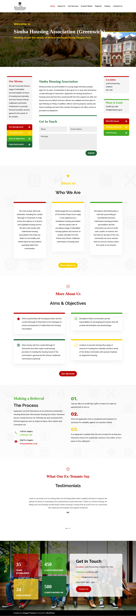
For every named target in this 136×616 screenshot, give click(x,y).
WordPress (50, 613)
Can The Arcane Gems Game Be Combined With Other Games (22, 50)
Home (52, 6)
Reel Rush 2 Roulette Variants (11, 25)
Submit (91, 153)
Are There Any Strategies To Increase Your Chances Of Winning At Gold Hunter (28, 40)
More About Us (68, 265)
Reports (98, 6)
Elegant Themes (29, 613)
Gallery (107, 6)
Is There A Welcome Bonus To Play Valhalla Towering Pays (22, 20)
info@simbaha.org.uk (90, 577)
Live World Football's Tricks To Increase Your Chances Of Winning (23, 45)
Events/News (86, 6)
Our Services (73, 6)
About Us (61, 6)
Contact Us (117, 6)
